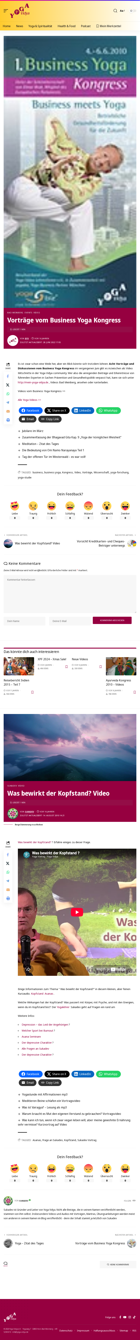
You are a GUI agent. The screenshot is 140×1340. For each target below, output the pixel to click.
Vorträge (87, 472)
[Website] (134, 1200)
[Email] (8, 411)
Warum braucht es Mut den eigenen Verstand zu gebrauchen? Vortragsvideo (71, 1114)
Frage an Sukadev (52, 1140)
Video (37, 313)
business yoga (52, 472)
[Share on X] (8, 385)
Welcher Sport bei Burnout (37, 1030)
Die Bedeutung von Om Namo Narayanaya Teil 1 (53, 450)
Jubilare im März (32, 431)
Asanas (49, 993)
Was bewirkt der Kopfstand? (34, 842)
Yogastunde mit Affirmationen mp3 (45, 1094)
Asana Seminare (31, 1036)
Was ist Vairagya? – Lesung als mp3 (44, 1107)
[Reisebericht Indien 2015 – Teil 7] (19, 666)
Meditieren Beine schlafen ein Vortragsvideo (51, 1101)
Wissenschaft (101, 472)
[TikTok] (134, 1317)
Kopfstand (37, 993)
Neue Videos (80, 659)
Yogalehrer (63, 1007)
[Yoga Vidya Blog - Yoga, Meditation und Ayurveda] (19, 11)
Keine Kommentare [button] (119, 1264)
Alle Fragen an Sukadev (35, 1048)
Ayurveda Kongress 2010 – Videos (118, 682)
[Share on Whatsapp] (8, 393)
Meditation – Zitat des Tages (40, 444)
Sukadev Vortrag (86, 1140)
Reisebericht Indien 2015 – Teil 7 (16, 682)
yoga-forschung (119, 472)
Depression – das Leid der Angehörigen (45, 1024)
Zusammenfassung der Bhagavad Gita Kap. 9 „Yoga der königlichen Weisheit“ (71, 437)
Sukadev (12, 786)
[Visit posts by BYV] (12, 340)
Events (28, 313)
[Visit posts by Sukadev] (12, 813)
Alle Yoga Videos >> (29, 400)
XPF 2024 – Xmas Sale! (52, 659)
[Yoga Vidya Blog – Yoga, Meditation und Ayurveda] (10, 1317)
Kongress (67, 472)
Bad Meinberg (15, 313)
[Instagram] (130, 1317)
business (38, 472)
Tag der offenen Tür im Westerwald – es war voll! (53, 457)
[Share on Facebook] (8, 376)
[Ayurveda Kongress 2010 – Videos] (121, 666)
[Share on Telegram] (8, 402)
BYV (27, 338)
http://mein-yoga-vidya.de (33, 382)
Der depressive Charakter (37, 1042)
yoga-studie (25, 477)
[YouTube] (124, 1317)
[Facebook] (120, 1317)
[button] (7, 11)
